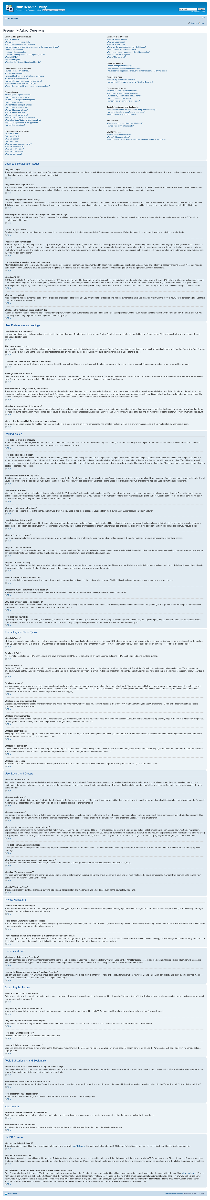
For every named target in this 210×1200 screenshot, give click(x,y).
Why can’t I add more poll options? (18, 105)
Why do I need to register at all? (17, 42)
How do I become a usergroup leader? (122, 49)
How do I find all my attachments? (120, 126)
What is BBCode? (12, 134)
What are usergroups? (116, 44)
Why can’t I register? (13, 60)
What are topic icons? (13, 154)
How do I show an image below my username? (23, 81)
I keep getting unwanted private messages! (124, 68)
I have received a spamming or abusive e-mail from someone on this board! (137, 71)
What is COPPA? (11, 57)
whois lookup (188, 1173)
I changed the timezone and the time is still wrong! (24, 76)
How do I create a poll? (14, 102)
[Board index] (10, 8)
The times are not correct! (15, 73)
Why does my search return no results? (123, 93)
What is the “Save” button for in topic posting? (23, 120)
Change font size (202, 17)
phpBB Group (79, 1146)
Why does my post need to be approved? (21, 123)
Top (9, 178)
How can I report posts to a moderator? (20, 117)
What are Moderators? (116, 42)
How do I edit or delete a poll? (16, 107)
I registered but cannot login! (16, 52)
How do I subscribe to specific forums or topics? (126, 112)
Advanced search (198, 12)
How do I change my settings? (17, 71)
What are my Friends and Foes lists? (121, 80)
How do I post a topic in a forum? (18, 95)
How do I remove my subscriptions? (121, 114)
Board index (13, 19)
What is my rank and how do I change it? (21, 83)
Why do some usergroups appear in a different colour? (128, 52)
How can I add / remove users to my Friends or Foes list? (130, 82)
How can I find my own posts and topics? (123, 101)
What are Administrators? (117, 39)
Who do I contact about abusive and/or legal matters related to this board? (136, 139)
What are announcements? (15, 146)
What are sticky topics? (14, 149)
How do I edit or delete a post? (17, 97)
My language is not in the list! (16, 78)
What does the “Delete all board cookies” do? (23, 62)
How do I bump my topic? (15, 125)
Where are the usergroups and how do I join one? (126, 47)
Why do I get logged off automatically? (20, 44)
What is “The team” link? (116, 57)
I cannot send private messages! (120, 66)
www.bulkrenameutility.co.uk (53, 10)
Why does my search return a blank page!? (124, 96)
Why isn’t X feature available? (118, 137)
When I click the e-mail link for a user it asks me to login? (27, 86)
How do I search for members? (119, 98)
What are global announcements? (18, 144)
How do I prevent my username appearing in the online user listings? (32, 47)
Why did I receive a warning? (16, 115)
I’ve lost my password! (14, 49)
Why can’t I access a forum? (16, 110)
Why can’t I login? (12, 39)
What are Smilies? (12, 139)
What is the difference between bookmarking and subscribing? (131, 110)
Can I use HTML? (12, 136)
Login (203, 23)
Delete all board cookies (174, 1193)
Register (193, 23)
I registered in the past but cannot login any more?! (25, 55)
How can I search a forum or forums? (122, 91)
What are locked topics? (14, 151)
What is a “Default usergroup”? (119, 55)
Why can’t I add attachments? (17, 112)
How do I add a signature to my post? (20, 100)
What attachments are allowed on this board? (125, 123)
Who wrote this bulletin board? (119, 134)
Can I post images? (12, 141)
